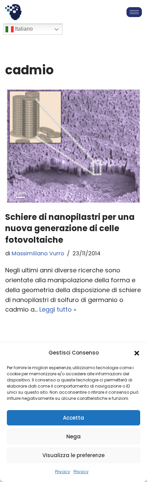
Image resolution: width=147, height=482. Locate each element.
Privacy (62, 472)
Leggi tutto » (57, 309)
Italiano (23, 29)
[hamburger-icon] (134, 12)
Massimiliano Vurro (38, 253)
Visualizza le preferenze (73, 455)
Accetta (73, 417)
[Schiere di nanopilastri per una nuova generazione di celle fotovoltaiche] (73, 146)
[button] (136, 353)
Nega (73, 436)
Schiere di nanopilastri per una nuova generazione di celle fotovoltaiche (70, 228)
